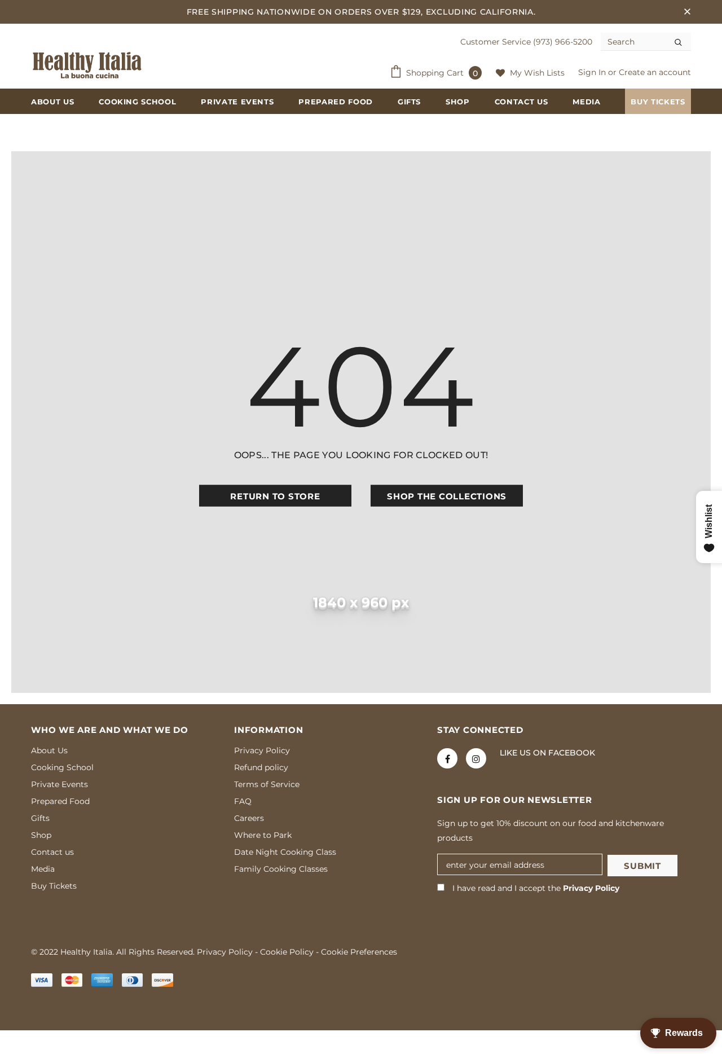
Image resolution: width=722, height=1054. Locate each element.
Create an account (655, 72)
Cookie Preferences (359, 952)
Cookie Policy (287, 952)
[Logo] (87, 65)
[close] (687, 11)
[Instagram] (476, 758)
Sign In (593, 72)
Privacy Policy (591, 888)
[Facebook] (447, 758)
